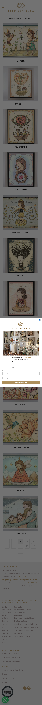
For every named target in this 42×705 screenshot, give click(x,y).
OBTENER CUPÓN (21, 382)
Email (3, 371)
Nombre (4, 365)
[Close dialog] (40, 320)
